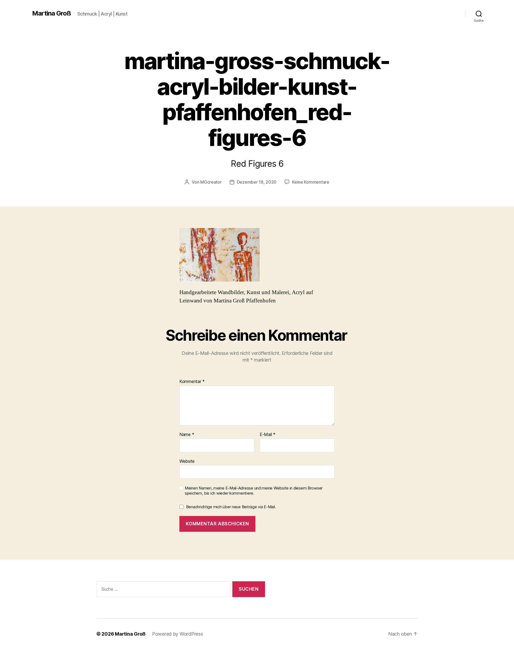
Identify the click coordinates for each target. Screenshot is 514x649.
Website (187, 461)
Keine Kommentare (310, 182)
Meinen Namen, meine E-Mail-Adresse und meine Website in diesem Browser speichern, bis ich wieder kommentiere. (254, 491)
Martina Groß (51, 13)
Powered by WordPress (177, 634)
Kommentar (192, 381)
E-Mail (267, 434)
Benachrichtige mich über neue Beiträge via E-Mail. (231, 506)
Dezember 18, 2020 (257, 182)
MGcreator (211, 182)
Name (186, 434)
